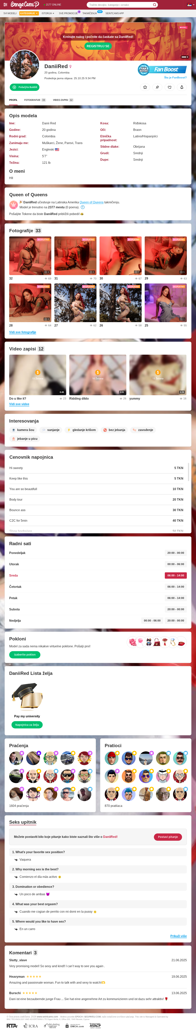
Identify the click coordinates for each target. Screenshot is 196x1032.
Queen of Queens (92, 202)
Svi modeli (9, 13)
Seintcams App (114, 13)
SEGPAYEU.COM (92, 1017)
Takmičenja (89, 13)
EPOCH (79, 1017)
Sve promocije (68, 13)
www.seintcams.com (47, 1016)
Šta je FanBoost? (175, 77)
